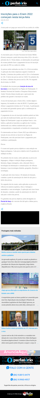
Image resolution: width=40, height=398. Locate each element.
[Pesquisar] (37, 3)
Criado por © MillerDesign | (15, 394)
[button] (2, 23)
